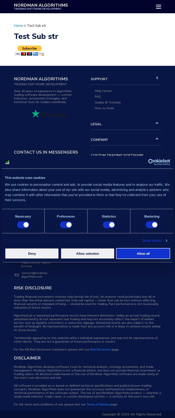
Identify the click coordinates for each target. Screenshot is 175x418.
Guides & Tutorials (108, 102)
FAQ (98, 97)
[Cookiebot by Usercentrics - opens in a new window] (151, 162)
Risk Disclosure (100, 349)
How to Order (104, 108)
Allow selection (87, 253)
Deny (32, 253)
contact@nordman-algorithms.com (34, 275)
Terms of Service (97, 404)
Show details (152, 240)
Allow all (143, 253)
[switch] (66, 224)
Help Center (103, 91)
